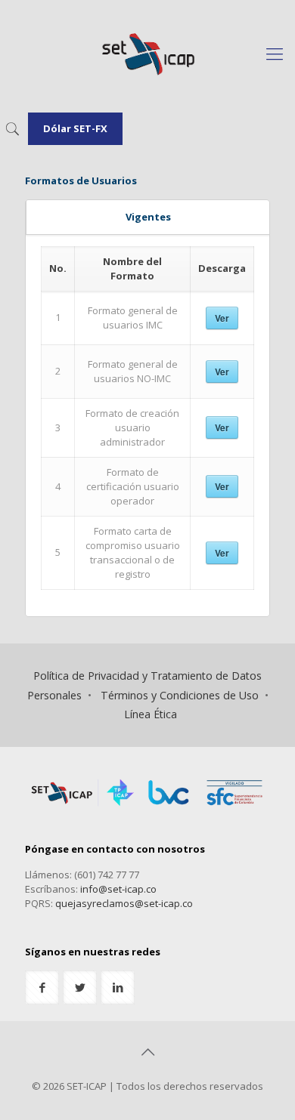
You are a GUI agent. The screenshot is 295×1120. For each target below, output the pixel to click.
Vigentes (148, 217)
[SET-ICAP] (147, 53)
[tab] (148, 217)
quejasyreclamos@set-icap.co (124, 903)
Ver (222, 318)
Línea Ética (150, 714)
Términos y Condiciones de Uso (180, 695)
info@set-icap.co (118, 889)
